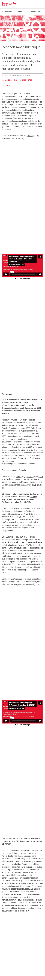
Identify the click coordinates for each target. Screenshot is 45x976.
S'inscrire (5, 85)
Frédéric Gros (33, 136)
